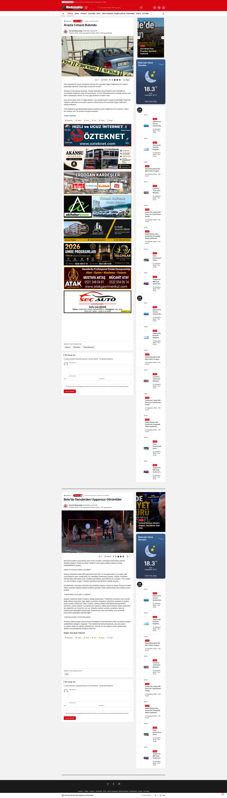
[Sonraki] (162, 37)
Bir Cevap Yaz (70, 355)
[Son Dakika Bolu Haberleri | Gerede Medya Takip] (72, 7)
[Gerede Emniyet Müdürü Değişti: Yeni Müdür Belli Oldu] (150, 512)
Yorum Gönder (69, 391)
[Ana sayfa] (63, 13)
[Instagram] (119, 784)
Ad (65, 378)
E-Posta (102, 378)
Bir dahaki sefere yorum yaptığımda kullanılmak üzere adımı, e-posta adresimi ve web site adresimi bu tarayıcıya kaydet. (97, 386)
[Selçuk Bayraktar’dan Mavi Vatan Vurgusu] (150, 170)
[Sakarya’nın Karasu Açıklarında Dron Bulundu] (150, 121)
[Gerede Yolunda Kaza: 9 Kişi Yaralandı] (150, 38)
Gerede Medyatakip (76, 31)
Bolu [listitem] (66, 674)
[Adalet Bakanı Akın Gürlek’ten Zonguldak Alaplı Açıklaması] (150, 236)
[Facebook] (108, 784)
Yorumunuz (73, 362)
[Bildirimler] (163, 7)
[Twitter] (113, 784)
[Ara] (141, 7)
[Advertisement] (97, 326)
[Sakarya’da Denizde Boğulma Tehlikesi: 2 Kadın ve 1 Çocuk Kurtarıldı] (150, 148)
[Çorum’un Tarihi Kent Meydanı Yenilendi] (150, 191)
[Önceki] (138, 37)
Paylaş (163, 795)
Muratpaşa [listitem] (76, 347)
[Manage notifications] (222, 794)
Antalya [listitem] (67, 347)
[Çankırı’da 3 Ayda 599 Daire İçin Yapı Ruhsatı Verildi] (150, 214)
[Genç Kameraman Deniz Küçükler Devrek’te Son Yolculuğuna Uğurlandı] (150, 259)
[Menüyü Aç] (86, 7)
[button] (159, 7)
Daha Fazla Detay (151, 101)
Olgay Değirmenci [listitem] (88, 347)
